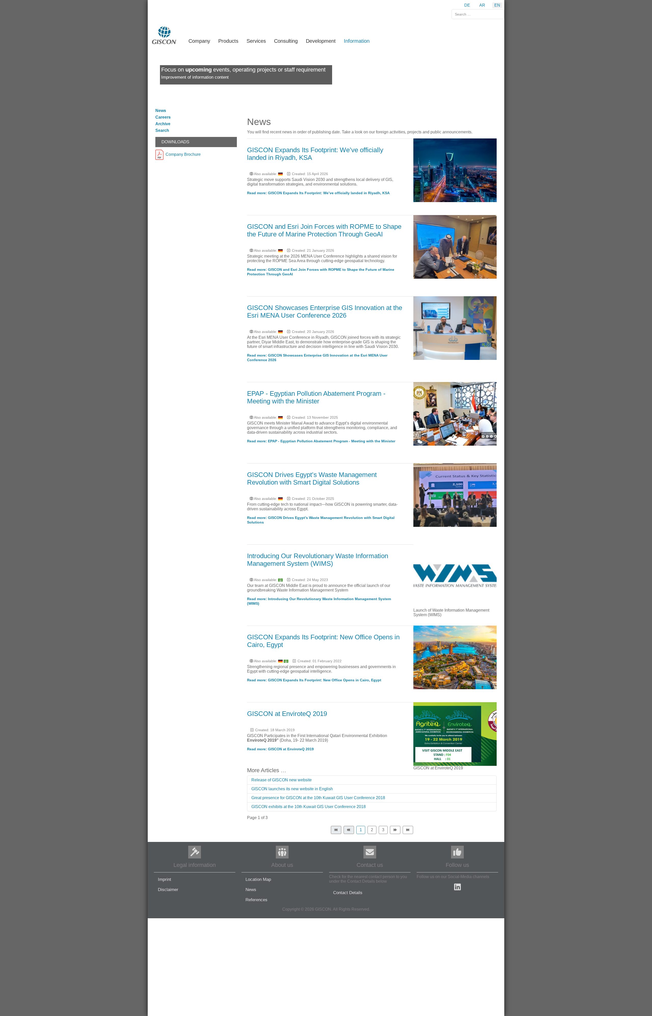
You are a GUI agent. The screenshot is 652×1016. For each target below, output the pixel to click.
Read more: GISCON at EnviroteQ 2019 (280, 749)
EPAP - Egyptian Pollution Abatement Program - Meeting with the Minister (316, 397)
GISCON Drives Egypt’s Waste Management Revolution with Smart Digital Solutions (312, 478)
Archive (162, 124)
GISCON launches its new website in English (292, 789)
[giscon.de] (164, 35)
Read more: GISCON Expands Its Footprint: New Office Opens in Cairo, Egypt (314, 680)
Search (162, 130)
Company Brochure (182, 154)
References (256, 899)
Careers (163, 117)
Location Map (258, 879)
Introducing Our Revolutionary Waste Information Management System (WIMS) (317, 559)
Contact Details (347, 892)
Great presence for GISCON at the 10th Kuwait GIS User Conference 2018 (318, 798)
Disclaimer (168, 889)
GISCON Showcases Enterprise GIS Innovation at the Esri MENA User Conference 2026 (324, 311)
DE (467, 5)
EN (497, 5)
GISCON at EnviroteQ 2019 (287, 713)
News (160, 110)
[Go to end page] (408, 830)
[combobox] (478, 14)
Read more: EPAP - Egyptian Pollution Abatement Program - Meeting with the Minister (321, 441)
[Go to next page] (395, 830)
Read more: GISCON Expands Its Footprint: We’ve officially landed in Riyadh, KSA (318, 193)
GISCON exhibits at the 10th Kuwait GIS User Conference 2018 (308, 807)
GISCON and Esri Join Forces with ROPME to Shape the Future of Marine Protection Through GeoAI (324, 230)
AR (482, 5)
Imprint (164, 879)
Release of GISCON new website (281, 780)
